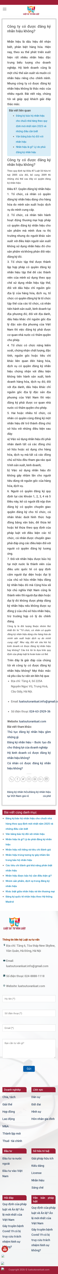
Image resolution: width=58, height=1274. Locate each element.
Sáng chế (37, 1187)
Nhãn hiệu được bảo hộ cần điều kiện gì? (29, 875)
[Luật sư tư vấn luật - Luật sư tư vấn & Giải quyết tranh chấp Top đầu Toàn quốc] (31, 10)
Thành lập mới (11, 1133)
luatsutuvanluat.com (32, 721)
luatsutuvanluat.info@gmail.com (27, 966)
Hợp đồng (8, 1111)
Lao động (8, 1119)
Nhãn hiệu (37, 1180)
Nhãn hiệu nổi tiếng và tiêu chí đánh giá (28, 849)
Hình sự (36, 1111)
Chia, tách (8, 1097)
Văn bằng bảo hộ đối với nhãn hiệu (25, 834)
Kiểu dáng (37, 1165)
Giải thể (7, 1104)
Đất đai (36, 1104)
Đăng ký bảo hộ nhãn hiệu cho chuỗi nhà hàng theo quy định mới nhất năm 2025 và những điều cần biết (29, 823)
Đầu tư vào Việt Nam (12, 1173)
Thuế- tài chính (12, 1141)
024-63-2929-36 (39, 711)
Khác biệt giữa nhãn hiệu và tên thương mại (30, 891)
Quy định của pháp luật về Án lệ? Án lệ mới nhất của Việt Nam (14, 1211)
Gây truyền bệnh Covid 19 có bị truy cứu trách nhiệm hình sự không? (13, 1236)
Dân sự (35, 1097)
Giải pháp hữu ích (42, 1158)
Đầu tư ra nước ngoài (12, 1161)
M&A (5, 1126)
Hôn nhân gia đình (43, 1119)
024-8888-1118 (34, 976)
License (36, 1173)
